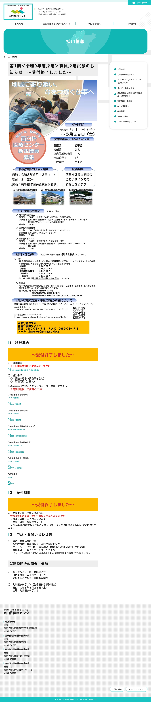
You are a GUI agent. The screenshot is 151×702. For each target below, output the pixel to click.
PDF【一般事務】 (17, 468)
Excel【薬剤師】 (13, 413)
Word (10, 477)
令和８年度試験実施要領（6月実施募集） (25, 370)
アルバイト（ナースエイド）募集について (129, 81)
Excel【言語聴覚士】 (15, 445)
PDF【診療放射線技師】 (19, 436)
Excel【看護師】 (13, 398)
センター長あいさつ (125, 87)
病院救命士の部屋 (124, 100)
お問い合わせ (123, 116)
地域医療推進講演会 (125, 74)
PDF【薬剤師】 (16, 420)
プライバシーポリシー (126, 121)
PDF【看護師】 (16, 404)
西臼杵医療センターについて (57, 23)
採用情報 (132, 23)
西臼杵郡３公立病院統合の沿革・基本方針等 (129, 94)
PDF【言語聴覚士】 (18, 452)
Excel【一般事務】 (14, 461)
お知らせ (19, 23)
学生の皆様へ (94, 23)
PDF (12, 483)
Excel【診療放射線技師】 (17, 429)
